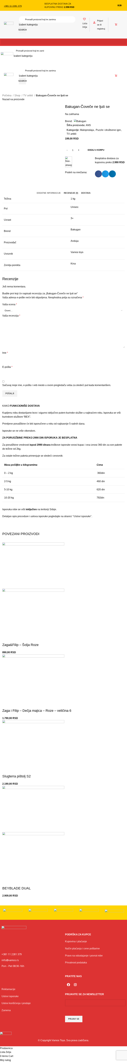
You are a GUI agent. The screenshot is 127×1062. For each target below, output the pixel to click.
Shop (17, 95)
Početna (7, 95)
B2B (120, 5)
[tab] (49, 193)
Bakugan (76, 229)
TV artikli (28, 95)
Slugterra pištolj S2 (16, 776)
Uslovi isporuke (10, 996)
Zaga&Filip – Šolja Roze (20, 645)
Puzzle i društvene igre (108, 130)
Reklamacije (8, 989)
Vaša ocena (9, 304)
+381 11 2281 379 (13, 6)
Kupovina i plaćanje (76, 941)
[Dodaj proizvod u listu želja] (6, 639)
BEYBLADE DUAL (16, 888)
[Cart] (116, 25)
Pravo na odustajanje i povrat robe (84, 955)
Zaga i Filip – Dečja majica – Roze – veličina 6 (36, 711)
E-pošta (7, 367)
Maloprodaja (87, 130)
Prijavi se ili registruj (101, 24)
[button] (63, 41)
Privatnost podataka (76, 962)
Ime (5, 352)
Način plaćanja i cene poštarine (82, 948)
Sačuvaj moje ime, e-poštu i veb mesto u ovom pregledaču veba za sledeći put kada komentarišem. (56, 385)
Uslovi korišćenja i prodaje (16, 1003)
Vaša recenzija (11, 315)
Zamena (6, 1010)
